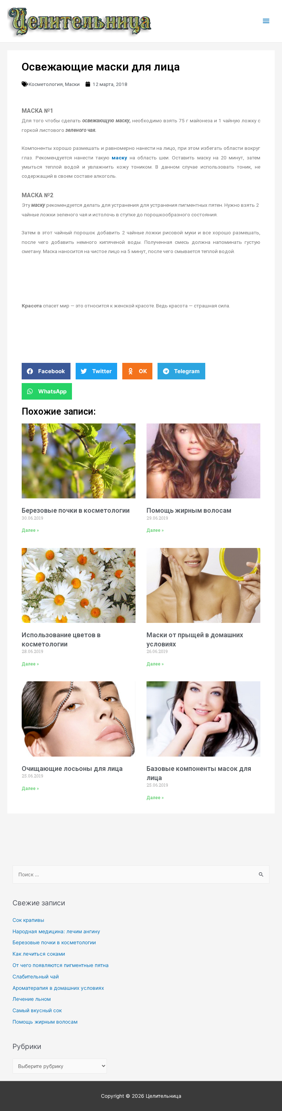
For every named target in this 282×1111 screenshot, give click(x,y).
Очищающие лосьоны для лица (72, 768)
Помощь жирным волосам (189, 510)
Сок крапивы (28, 920)
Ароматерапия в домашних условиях (58, 988)
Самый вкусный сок (37, 1010)
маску (119, 157)
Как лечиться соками (38, 954)
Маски (72, 84)
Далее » (30, 530)
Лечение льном (31, 999)
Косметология (46, 84)
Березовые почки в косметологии (76, 510)
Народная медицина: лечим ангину (56, 931)
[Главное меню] (266, 21)
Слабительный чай (35, 977)
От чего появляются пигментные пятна (60, 965)
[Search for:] (141, 874)
